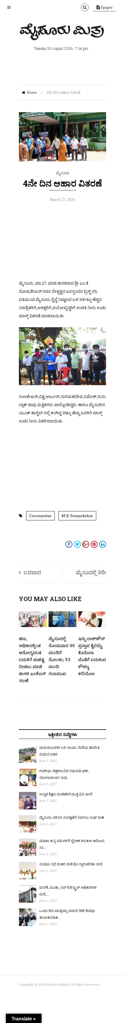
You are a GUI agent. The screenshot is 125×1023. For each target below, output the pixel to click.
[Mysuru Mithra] (62, 33)
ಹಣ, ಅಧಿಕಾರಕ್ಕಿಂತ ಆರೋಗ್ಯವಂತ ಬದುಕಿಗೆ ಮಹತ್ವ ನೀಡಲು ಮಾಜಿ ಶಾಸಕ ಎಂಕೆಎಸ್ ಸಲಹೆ (32, 659)
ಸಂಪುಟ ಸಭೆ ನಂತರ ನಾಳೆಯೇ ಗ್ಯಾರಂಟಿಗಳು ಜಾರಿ (71, 864)
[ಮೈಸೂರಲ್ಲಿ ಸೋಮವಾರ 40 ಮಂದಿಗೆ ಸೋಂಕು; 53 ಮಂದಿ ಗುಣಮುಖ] (62, 625)
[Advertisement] (62, 242)
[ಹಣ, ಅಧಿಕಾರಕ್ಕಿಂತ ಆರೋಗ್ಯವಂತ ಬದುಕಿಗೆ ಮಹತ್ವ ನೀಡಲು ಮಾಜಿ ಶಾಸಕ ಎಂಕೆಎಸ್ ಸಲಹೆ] (33, 625)
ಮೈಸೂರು (62, 172)
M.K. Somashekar (77, 515)
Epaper (106, 7)
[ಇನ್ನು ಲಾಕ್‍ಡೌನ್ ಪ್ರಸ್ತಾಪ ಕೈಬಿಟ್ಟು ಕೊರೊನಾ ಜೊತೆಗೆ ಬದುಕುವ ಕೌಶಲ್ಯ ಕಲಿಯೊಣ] (92, 625)
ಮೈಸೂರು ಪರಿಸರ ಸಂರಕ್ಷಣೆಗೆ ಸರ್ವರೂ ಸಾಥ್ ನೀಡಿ (71, 817)
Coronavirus (40, 515)
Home (32, 92)
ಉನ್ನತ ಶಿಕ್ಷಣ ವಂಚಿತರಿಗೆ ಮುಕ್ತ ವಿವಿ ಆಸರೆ (65, 794)
